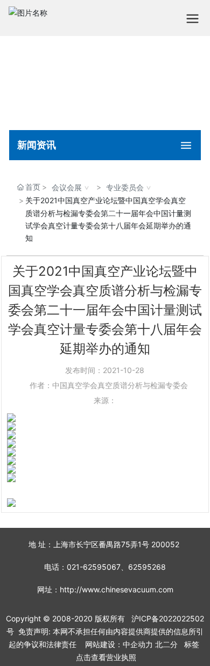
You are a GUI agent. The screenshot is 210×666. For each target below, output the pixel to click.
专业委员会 (125, 187)
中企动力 (138, 644)
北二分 (166, 644)
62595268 (147, 566)
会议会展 (67, 187)
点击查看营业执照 (106, 657)
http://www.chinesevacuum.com (116, 589)
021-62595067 (94, 566)
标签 (191, 644)
